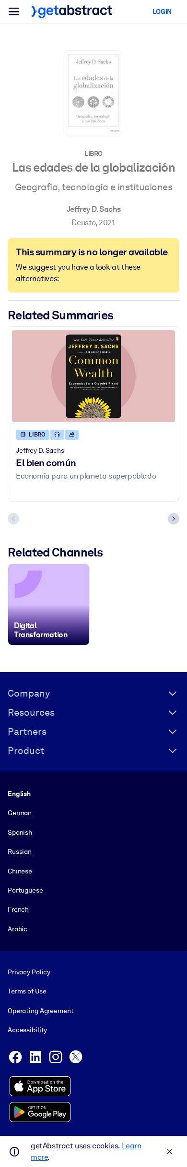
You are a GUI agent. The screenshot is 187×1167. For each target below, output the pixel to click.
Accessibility (27, 1030)
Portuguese (25, 890)
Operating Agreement (40, 1010)
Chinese (20, 871)
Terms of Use (27, 991)
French (18, 909)
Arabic (17, 929)
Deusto (83, 222)
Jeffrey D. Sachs (94, 209)
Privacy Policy (29, 972)
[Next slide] (173, 518)
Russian (20, 851)
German (20, 813)
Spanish (20, 832)
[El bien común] (93, 376)
